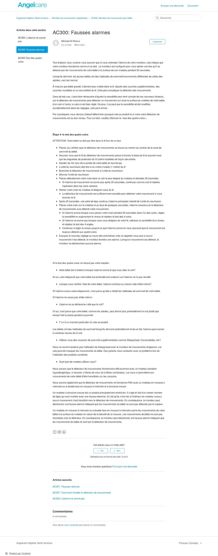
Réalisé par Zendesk (20, 553)
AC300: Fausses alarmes (31, 49)
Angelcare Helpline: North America (32, 17)
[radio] (101, 450)
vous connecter (71, 524)
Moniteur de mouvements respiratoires (69, 17)
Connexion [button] (193, 5)
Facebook (55, 432)
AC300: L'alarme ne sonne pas (31, 39)
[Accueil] (32, 7)
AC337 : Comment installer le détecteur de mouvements (82, 492)
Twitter (59, 432)
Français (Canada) (189, 543)
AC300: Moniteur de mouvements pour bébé (111, 17)
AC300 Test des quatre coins (30, 59)
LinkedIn (64, 432)
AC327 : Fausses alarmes (66, 486)
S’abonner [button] (157, 41)
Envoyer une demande (172, 5)
